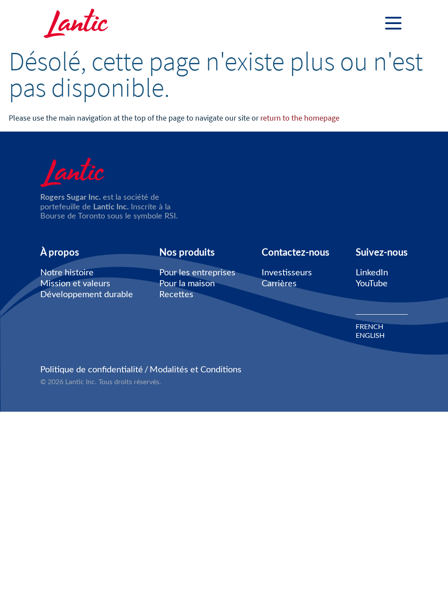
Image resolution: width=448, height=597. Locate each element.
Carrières (279, 283)
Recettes (176, 294)
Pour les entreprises (197, 272)
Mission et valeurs (75, 283)
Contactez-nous (295, 252)
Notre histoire (67, 272)
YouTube (372, 283)
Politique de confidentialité (91, 369)
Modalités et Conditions (196, 369)
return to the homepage (300, 118)
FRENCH (369, 326)
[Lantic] (76, 24)
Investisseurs (287, 272)
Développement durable (86, 294)
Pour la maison (187, 283)
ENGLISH (370, 335)
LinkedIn (372, 272)
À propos (59, 252)
